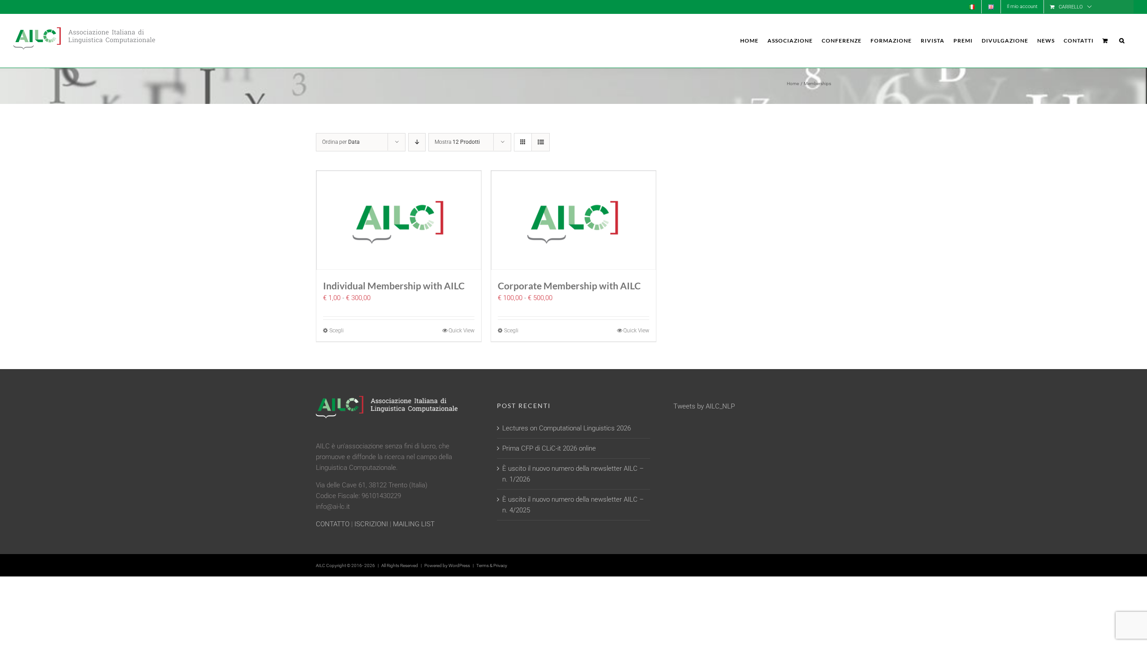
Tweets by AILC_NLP (704, 406)
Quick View (461, 330)
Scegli (336, 330)
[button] (1122, 41)
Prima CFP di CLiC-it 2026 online (549, 448)
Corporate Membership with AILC (569, 285)
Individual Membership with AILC (394, 285)
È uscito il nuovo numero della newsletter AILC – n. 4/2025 (573, 504)
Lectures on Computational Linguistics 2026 (566, 428)
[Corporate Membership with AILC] (573, 220)
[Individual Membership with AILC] (398, 220)
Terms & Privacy (491, 565)
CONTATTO (332, 524)
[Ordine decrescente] (417, 142)
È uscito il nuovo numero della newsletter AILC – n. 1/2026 (573, 473)
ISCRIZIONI (371, 524)
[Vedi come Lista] (540, 142)
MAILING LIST (414, 524)
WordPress (459, 565)
